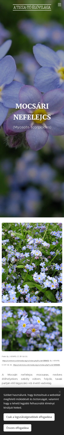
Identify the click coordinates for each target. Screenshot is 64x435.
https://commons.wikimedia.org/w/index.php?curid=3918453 (25, 361)
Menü (59, 4)
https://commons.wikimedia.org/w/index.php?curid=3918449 (36, 365)
